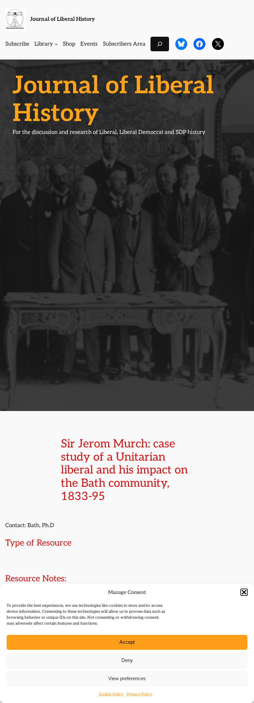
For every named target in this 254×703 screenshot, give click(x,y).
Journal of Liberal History (62, 19)
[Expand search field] (159, 44)
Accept (127, 642)
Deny (127, 660)
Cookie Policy (111, 694)
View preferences (127, 678)
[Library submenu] (56, 44)
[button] (244, 592)
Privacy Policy (139, 694)
